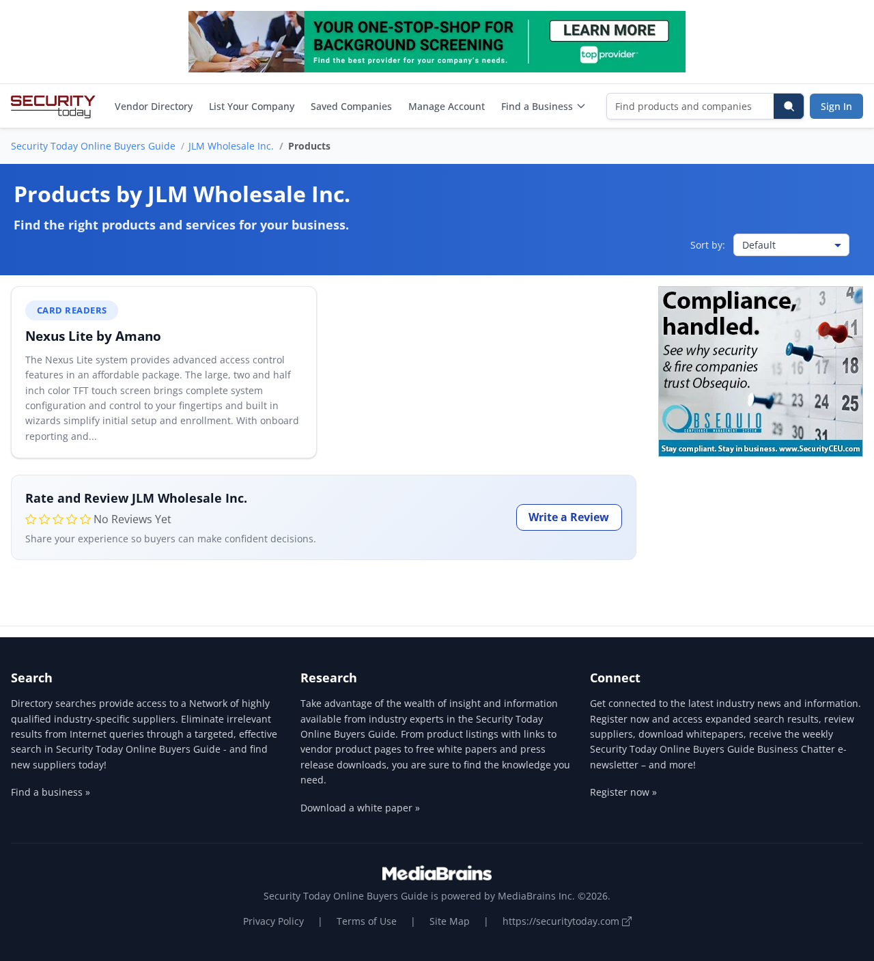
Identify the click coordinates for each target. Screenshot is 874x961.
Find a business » (50, 791)
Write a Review (568, 517)
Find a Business (537, 106)
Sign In (836, 106)
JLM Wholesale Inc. (231, 145)
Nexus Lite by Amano (93, 335)
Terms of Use (367, 921)
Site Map (449, 921)
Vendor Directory (154, 106)
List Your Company (251, 106)
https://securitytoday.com (562, 921)
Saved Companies (351, 106)
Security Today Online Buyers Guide (93, 145)
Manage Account (446, 106)
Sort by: (707, 244)
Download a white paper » (360, 807)
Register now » (623, 791)
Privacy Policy (273, 921)
